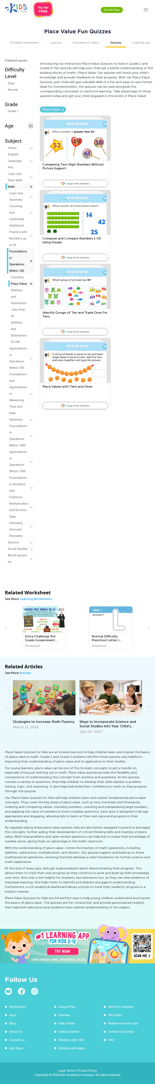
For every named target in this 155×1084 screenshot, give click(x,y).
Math (11, 187)
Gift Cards (115, 1015)
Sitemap (64, 1015)
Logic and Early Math (15, 177)
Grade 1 (13, 111)
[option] (44, 628)
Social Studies (18, 549)
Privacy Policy (87, 1070)
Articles (25, 673)
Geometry (16, 419)
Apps (13, 1015)
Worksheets (17, 1007)
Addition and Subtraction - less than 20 (19, 303)
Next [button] (148, 628)
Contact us (16, 1040)
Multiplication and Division (18, 506)
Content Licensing (121, 1031)
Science (13, 542)
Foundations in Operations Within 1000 (18, 435)
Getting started (69, 1031)
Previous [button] (7, 628)
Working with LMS (71, 1040)
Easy (11, 83)
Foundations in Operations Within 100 (18, 261)
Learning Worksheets (36, 599)
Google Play (67, 1007)
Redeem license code (123, 1023)
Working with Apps (72, 1048)
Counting (17, 277)
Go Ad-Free (111, 10)
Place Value (19, 284)
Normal (13, 90)
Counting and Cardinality (16, 212)
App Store (16, 1048)
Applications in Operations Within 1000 (18, 461)
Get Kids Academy (121, 1007)
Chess (12, 148)
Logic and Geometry (16, 196)
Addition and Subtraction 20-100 (19, 332)
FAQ (111, 1040)
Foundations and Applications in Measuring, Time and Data (18, 393)
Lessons (56, 42)
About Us (15, 1031)
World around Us (17, 558)
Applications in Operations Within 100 (18, 358)
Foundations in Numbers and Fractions (18, 487)
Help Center (67, 1023)
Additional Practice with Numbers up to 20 (18, 235)
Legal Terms (66, 1070)
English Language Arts (15, 160)
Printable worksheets (24, 42)
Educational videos (86, 42)
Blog (12, 1023)
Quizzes (115, 42)
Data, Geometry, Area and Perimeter (16, 526)
